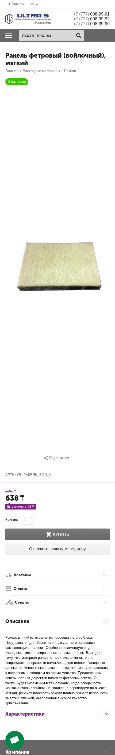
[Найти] (79, 35)
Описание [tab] (17, 621)
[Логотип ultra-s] (28, 19)
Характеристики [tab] (25, 714)
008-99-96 (91, 23)
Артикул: (13, 475)
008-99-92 (91, 19)
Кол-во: (11, 520)
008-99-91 (91, 14)
